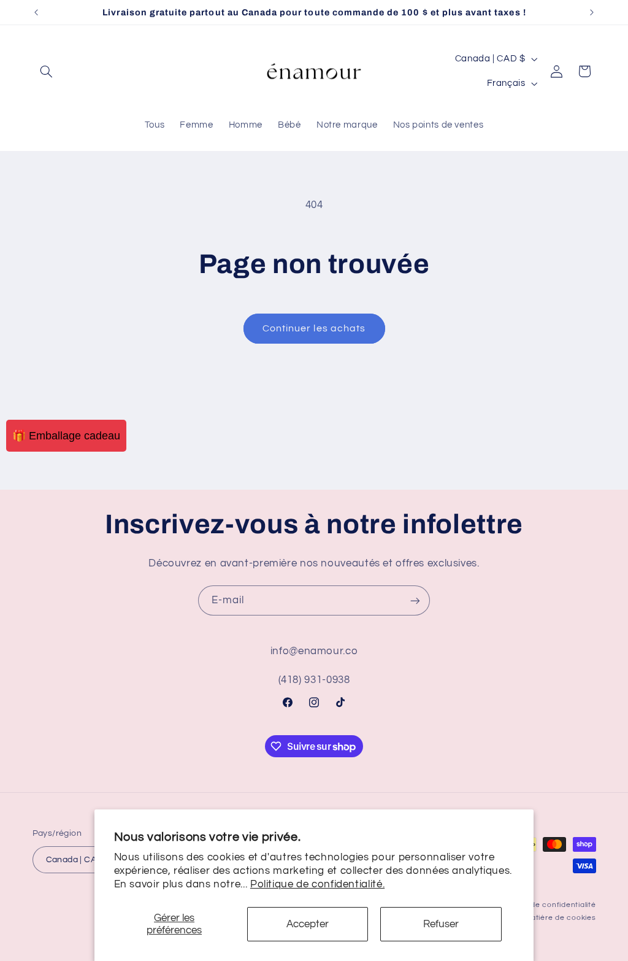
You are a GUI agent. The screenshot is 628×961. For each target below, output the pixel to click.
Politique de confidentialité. (317, 884)
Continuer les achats (314, 328)
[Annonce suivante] (591, 12)
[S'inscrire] (415, 600)
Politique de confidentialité (546, 904)
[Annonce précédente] (36, 12)
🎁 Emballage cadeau (66, 436)
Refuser (441, 924)
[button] (47, 71)
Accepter (307, 924)
